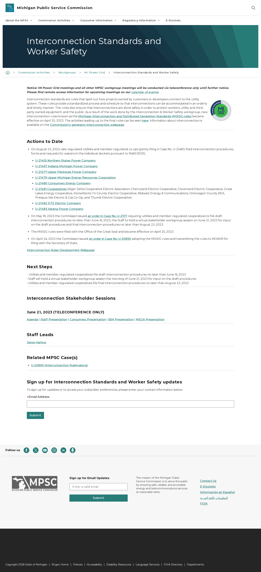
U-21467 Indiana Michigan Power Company (66, 166)
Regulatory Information (139, 20)
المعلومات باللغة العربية (214, 498)
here (145, 120)
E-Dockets (173, 20)
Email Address (39, 397)
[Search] (253, 8)
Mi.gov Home (60, 564)
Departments (195, 564)
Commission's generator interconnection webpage (87, 125)
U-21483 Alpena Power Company (59, 209)
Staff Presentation (53, 319)
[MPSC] (8, 72)
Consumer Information (96, 20)
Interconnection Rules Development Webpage (60, 250)
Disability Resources (118, 564)
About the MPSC (17, 20)
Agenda (32, 319)
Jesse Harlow (37, 342)
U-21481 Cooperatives (51, 189)
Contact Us (208, 481)
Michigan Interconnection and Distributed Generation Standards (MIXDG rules (134, 116)
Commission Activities (54, 20)
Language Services (147, 564)
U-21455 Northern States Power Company (65, 160)
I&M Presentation (121, 319)
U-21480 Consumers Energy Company (63, 183)
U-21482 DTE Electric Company (58, 203)
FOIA (204, 503)
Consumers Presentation (88, 319)
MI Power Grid (94, 72)
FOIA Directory (173, 564)
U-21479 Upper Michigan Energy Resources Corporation (75, 177)
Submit (98, 498)
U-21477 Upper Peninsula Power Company (65, 172)
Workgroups (67, 72)
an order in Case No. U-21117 (107, 216)
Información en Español (217, 492)
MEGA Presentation (150, 319)
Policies (78, 564)
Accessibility (94, 564)
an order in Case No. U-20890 (110, 238)
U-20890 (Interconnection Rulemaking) (59, 365)
